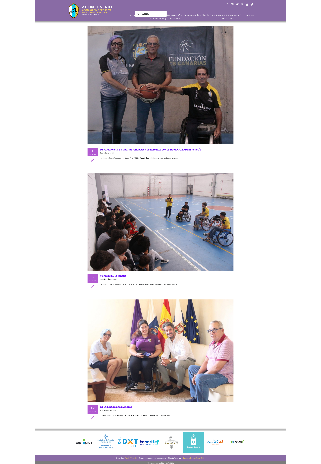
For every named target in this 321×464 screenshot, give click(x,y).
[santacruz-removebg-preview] (83, 438)
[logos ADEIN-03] (215, 433)
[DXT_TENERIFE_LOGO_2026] (127, 438)
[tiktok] (252, 4)
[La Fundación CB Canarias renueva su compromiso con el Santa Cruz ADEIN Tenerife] (160, 85)
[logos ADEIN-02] (149, 433)
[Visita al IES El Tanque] (160, 222)
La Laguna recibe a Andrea (116, 406)
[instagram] (247, 4)
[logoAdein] (74, 4)
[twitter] (237, 4)
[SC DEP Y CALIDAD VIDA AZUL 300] (105, 433)
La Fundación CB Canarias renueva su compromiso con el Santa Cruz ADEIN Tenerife (150, 149)
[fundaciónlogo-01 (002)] (171, 436)
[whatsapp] (242, 4)
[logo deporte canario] (193, 433)
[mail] (232, 4)
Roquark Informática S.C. (194, 458)
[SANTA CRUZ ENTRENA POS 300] (237, 433)
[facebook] (227, 4)
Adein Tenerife (131, 458)
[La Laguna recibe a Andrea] (160, 350)
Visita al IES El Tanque (113, 275)
